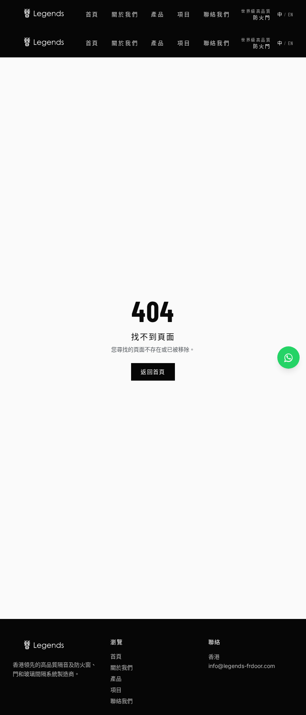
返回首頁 (153, 371)
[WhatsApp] (288, 357)
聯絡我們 (217, 14)
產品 (158, 14)
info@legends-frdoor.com (241, 665)
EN (290, 14)
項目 (184, 14)
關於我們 (125, 14)
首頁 (92, 14)
